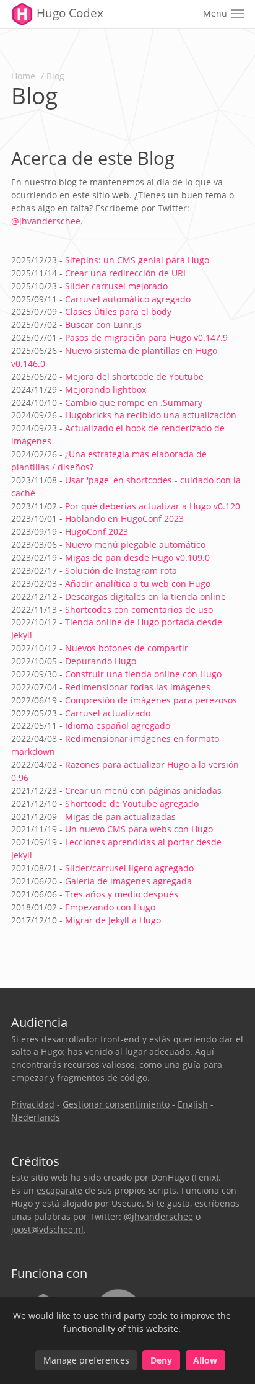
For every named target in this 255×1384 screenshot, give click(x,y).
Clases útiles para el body (118, 311)
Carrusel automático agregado (128, 299)
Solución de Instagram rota (121, 570)
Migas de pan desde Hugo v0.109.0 (137, 557)
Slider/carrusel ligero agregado (129, 868)
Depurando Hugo (100, 661)
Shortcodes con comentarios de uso (139, 609)
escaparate (59, 1190)
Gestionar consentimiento (116, 1104)
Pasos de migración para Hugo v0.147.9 (146, 337)
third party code (134, 1315)
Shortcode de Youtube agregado (132, 803)
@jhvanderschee (45, 221)
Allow (205, 1360)
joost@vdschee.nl (47, 1229)
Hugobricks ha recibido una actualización (150, 415)
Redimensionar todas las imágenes (137, 687)
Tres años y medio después (121, 894)
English (193, 1104)
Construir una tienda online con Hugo (143, 674)
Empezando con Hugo (110, 907)
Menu (215, 13)
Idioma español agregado (117, 725)
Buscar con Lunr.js (103, 324)
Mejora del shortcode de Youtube (134, 376)
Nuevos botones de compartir (126, 648)
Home (23, 76)
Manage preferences (86, 1360)
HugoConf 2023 (96, 531)
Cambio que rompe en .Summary (133, 402)
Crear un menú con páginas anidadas (143, 790)
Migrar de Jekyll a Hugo (113, 920)
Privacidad (32, 1104)
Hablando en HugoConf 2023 (124, 518)
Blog (55, 76)
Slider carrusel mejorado (116, 286)
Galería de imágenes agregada (128, 881)
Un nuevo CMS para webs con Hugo (139, 829)
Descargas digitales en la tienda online (145, 596)
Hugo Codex (68, 13)
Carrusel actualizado (107, 713)
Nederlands (35, 1117)
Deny (161, 1360)
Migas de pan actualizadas (120, 816)
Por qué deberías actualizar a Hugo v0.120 (152, 506)
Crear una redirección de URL (126, 273)
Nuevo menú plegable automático (135, 544)
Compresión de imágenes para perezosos (151, 700)
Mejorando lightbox (105, 389)
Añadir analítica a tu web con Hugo (137, 583)
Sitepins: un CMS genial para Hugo (137, 260)
